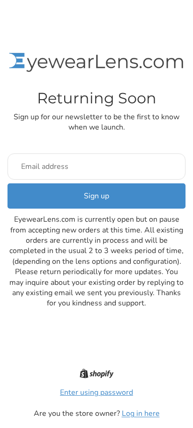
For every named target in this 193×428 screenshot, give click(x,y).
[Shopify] (97, 373)
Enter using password (96, 392)
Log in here (141, 413)
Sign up (96, 196)
